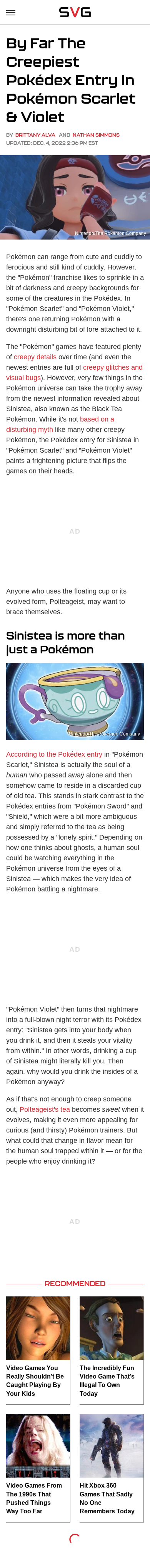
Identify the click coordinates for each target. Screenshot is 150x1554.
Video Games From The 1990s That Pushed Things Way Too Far (34, 1498)
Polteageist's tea (45, 1109)
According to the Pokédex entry (54, 754)
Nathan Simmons (96, 135)
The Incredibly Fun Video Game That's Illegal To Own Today (107, 1381)
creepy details (35, 357)
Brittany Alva (35, 135)
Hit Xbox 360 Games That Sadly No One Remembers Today (107, 1498)
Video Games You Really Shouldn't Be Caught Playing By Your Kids (35, 1381)
